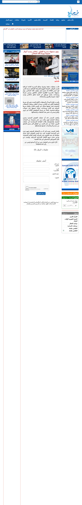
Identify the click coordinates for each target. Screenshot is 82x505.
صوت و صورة (16, 51)
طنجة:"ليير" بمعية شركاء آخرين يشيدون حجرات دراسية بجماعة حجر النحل (12, 94)
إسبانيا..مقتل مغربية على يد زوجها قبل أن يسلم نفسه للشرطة (60, 46)
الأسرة (30, 20)
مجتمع (63, 20)
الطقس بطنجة (73, 228)
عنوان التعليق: (55, 174)
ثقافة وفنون (37, 20)
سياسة (8, 24)
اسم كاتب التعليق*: (56, 164)
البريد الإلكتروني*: (56, 169)
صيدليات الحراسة (72, 226)
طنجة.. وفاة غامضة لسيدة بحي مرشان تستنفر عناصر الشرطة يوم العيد (35, 46)
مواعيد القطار (73, 223)
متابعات (17, 20)
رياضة (57, 20)
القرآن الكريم (73, 216)
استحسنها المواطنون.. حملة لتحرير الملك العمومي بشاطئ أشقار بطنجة (10, 46)
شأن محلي (71, 20)
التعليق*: (57, 177)
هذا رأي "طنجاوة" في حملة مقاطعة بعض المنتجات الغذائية (12, 64)
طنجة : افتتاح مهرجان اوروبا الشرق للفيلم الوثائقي (11, 79)
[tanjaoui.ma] (73, 11)
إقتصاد (51, 20)
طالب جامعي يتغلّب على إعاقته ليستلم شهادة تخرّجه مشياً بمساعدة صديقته (12, 106)
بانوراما (23, 20)
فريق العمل (9, 20)
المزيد (5, 51)
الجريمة (45, 20)
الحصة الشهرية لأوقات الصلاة (71, 220)
